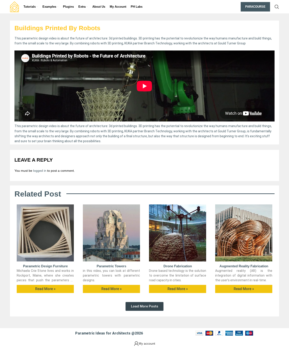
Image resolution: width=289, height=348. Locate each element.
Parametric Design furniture (45, 266)
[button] (144, 306)
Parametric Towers (111, 266)
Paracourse (255, 6)
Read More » (45, 289)
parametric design (35, 126)
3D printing (146, 126)
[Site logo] (14, 6)
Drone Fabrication (177, 266)
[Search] (276, 6)
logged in (39, 170)
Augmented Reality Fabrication (243, 266)
